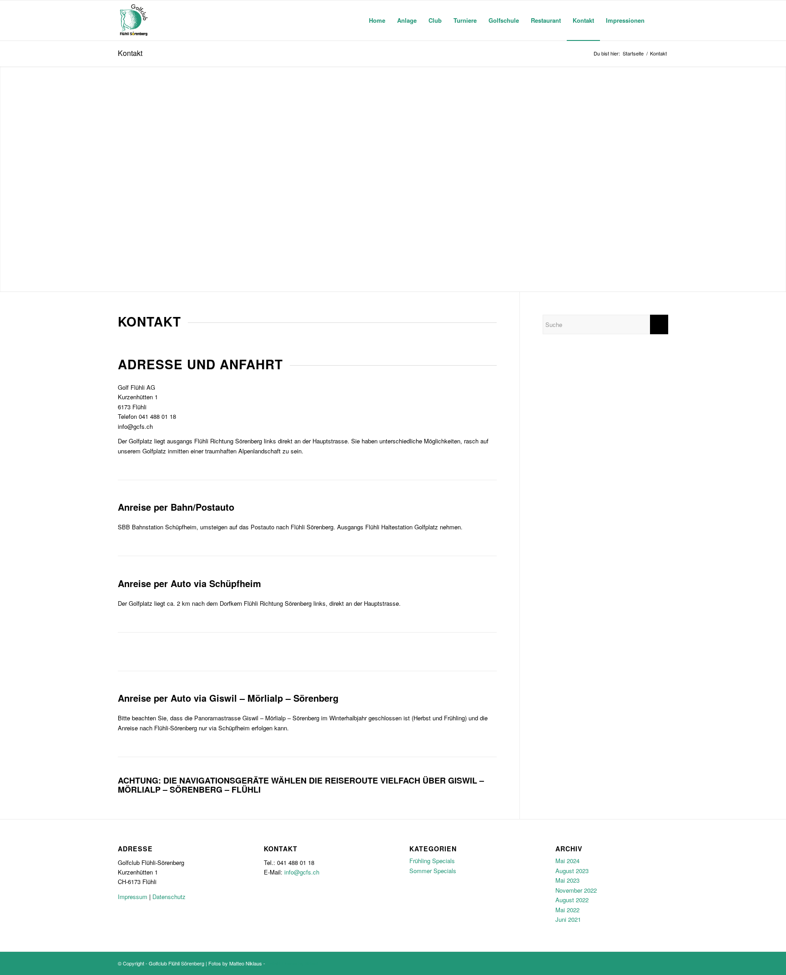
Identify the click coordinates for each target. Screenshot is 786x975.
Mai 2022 (567, 909)
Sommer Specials (432, 870)
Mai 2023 (567, 880)
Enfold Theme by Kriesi (292, 963)
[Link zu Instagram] (661, 963)
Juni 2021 (568, 919)
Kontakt (130, 53)
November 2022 (576, 890)
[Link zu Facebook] (648, 963)
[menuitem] (377, 20)
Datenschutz (169, 896)
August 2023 (572, 870)
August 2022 (572, 899)
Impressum (132, 896)
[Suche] (659, 20)
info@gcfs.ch (135, 426)
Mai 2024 (567, 860)
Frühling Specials (432, 860)
